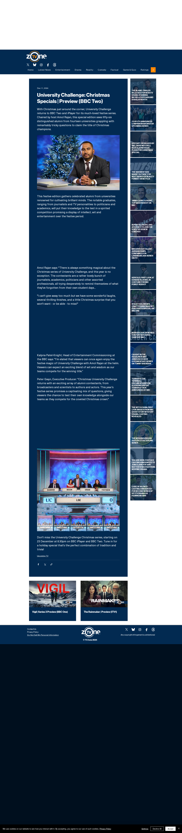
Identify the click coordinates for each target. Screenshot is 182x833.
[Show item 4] (95, 523)
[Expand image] (78, 482)
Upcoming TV (42, 555)
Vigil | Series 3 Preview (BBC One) (50, 611)
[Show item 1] (45, 523)
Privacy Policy (105, 828)
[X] (28, 65)
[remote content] (78, 242)
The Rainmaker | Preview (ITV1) (100, 611)
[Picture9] (54, 65)
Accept (170, 828)
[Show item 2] (62, 523)
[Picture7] (48, 65)
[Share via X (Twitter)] (45, 564)
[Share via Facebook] (38, 564)
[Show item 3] (78, 523)
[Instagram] (41, 65)
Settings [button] (144, 828)
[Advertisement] (48, 6)
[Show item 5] (112, 523)
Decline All (157, 828)
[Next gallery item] (116, 482)
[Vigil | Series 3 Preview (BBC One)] (52, 594)
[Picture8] (34, 65)
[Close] (178, 829)
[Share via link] (51, 564)
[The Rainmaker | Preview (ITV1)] (104, 594)
